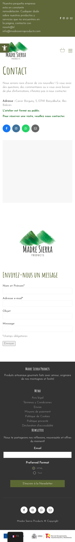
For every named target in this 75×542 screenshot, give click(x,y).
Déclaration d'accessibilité (37, 425)
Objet (7, 311)
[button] (4, 48)
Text (40, 473)
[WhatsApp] (26, 128)
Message (8, 323)
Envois (38, 407)
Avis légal (37, 397)
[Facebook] (6, 128)
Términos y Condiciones (37, 402)
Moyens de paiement (38, 411)
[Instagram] (16, 128)
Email (37, 448)
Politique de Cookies (37, 416)
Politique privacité (37, 421)
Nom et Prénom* (14, 285)
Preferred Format (37, 462)
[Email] (35, 128)
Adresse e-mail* (13, 298)
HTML (40, 468)
